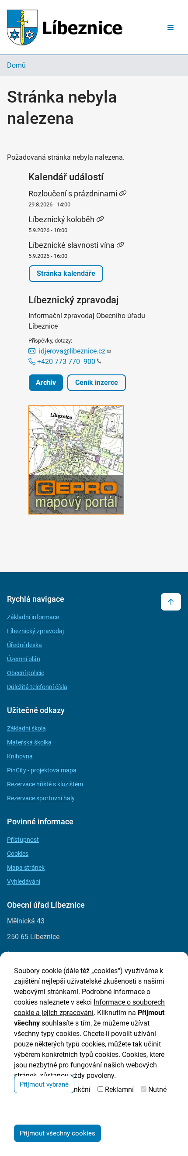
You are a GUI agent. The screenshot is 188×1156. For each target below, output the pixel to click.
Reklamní (119, 1089)
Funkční (78, 1089)
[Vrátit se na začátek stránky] (171, 601)
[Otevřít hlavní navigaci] (170, 27)
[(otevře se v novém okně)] (94, 461)
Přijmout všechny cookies (57, 1133)
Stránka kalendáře (66, 273)
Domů (16, 65)
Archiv (46, 382)
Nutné (157, 1089)
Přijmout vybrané (44, 1084)
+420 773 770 (65, 361)
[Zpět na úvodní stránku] (64, 27)
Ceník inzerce (96, 382)
